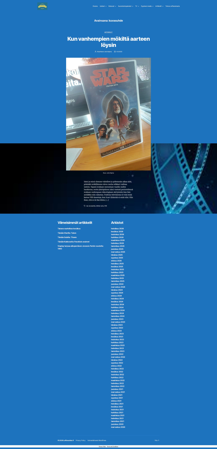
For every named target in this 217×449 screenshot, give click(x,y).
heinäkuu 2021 (117, 404)
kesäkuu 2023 (117, 337)
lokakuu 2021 (116, 395)
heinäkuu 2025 (117, 264)
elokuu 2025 (116, 261)
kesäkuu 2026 (117, 232)
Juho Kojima (108, 51)
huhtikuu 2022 (117, 377)
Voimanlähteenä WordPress (96, 440)
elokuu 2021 (116, 401)
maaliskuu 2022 (118, 380)
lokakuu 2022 (117, 360)
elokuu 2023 (116, 331)
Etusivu (95, 6)
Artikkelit (158, 6)
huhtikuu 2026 (117, 237)
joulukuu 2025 (117, 249)
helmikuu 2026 (117, 243)
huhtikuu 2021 (117, 413)
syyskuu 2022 (117, 363)
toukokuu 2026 (117, 234)
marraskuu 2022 (118, 357)
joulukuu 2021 (117, 389)
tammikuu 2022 (117, 386)
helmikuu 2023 (117, 348)
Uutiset (102, 6)
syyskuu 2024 (117, 293)
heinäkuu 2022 (117, 369)
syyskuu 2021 (117, 398)
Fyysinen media (146, 6)
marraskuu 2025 (118, 252)
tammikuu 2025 (117, 281)
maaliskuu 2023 (118, 345)
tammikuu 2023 (117, 351)
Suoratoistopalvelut (124, 6)
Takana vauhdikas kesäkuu (69, 229)
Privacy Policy (80, 440)
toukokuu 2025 (117, 269)
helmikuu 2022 (117, 383)
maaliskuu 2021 (117, 415)
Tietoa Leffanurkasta (172, 6)
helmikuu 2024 (117, 313)
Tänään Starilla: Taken (67, 233)
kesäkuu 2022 (117, 372)
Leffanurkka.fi (68, 440)
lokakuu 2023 (117, 325)
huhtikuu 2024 (117, 307)
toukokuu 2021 (117, 410)
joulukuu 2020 (117, 424)
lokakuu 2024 (117, 290)
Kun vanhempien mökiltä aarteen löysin (108, 41)
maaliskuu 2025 (118, 275)
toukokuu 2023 (117, 339)
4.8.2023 (119, 51)
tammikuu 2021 (117, 421)
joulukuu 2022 (117, 354)
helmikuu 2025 (117, 278)
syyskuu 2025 (117, 258)
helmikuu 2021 (117, 418)
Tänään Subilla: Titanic (67, 237)
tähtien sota (100, 206)
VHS (105, 206)
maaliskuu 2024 (118, 310)
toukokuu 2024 (117, 304)
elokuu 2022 (116, 366)
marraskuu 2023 (118, 322)
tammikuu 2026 (117, 246)
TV (136, 6)
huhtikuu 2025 (117, 272)
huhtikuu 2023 (117, 342)
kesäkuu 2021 (117, 407)
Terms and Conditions (112, 446)
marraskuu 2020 (118, 427)
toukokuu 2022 (117, 375)
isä (87, 206)
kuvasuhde (92, 206)
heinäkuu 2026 (117, 229)
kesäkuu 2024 (117, 302)
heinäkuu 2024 (117, 299)
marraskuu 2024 (118, 287)
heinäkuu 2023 (117, 334)
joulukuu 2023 (117, 319)
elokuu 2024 (116, 296)
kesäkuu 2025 (117, 267)
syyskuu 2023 (117, 328)
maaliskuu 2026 (118, 240)
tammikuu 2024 (117, 316)
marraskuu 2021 (118, 392)
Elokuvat (111, 6)
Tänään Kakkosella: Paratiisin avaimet (73, 242)
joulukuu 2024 (117, 284)
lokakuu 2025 (117, 255)
